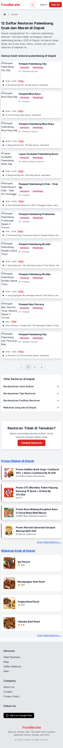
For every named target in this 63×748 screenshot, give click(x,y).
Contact (8, 691)
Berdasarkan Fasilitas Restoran (22, 400)
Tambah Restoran (31, 442)
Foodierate (10, 4)
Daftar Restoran (12, 666)
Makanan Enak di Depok (18, 550)
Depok (14, 14)
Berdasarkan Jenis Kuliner (19, 386)
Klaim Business (12, 657)
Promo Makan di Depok (17, 461)
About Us (9, 687)
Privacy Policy (11, 696)
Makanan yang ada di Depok (20, 407)
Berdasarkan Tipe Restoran (19, 393)
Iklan (6, 671)
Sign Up (55, 4)
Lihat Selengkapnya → (49, 542)
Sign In (43, 4)
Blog (6, 661)
